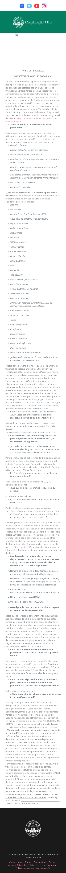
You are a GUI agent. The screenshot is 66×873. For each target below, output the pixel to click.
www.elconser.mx (14, 121)
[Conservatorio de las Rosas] (33, 22)
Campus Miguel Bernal (20, 862)
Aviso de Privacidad (17, 865)
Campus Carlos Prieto (44, 862)
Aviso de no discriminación (43, 865)
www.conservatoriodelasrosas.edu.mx (35, 118)
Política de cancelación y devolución (33, 868)
